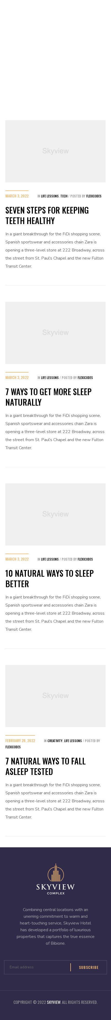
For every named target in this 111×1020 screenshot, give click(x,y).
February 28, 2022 (20, 740)
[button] (95, 11)
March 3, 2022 (17, 196)
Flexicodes (94, 196)
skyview (53, 1002)
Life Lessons (50, 196)
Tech (63, 196)
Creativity (55, 740)
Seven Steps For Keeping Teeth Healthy (47, 215)
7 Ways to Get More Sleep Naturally (48, 396)
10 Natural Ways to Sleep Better (49, 578)
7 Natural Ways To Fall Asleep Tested (45, 766)
